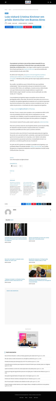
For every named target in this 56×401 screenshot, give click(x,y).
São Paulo (36, 397)
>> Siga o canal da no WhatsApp (22, 109)
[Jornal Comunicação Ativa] (28, 2)
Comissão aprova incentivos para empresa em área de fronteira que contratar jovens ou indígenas (16, 239)
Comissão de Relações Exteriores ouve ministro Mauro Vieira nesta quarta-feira (42, 191)
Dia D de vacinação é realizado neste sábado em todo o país (14, 259)
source (11, 157)
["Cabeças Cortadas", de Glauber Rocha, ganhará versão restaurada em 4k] (16, 271)
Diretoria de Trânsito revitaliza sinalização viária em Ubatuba (19, 378)
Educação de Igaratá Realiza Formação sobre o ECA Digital (18, 375)
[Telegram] (6, 79)
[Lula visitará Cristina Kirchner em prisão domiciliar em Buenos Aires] (28, 45)
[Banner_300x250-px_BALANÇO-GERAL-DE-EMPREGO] (28, 339)
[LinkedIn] (6, 73)
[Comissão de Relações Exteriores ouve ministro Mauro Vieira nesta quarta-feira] (43, 185)
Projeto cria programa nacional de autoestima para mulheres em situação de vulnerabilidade (40, 280)
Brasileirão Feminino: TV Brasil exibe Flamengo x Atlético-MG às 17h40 (38, 259)
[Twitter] (6, 70)
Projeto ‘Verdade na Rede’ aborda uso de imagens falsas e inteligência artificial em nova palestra (27, 384)
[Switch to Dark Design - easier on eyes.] (48, 2)
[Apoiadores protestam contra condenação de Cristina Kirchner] (16, 188)
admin (10, 23)
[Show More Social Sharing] (43, 27)
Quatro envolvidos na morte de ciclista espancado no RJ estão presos (39, 238)
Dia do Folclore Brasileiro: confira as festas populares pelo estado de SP (21, 355)
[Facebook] (6, 67)
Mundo (30, 397)
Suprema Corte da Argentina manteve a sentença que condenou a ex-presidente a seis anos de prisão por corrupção (27, 76)
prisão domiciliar (44, 122)
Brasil (6, 13)
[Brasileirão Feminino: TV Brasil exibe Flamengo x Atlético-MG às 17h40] (40, 251)
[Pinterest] (6, 76)
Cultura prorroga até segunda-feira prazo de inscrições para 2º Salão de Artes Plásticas (25, 371)
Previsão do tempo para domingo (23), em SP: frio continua (18, 361)
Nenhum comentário (23, 23)
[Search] (50, 2)
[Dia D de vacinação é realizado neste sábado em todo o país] (16, 251)
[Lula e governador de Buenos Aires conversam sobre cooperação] (30, 188)
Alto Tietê (21, 397)
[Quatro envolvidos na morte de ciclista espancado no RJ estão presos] (40, 229)
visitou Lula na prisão (36, 146)
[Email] (6, 82)
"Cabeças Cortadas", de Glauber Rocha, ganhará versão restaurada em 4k (15, 279)
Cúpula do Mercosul (29, 69)
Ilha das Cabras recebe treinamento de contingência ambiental (19, 358)
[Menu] (5, 2)
